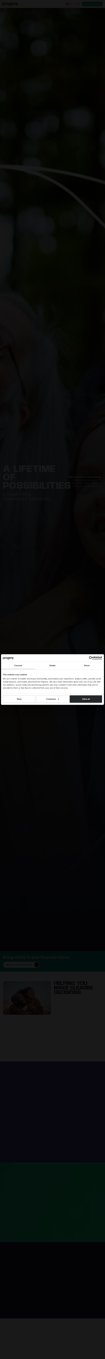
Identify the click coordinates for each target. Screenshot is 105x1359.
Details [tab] (52, 665)
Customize (51, 699)
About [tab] (87, 665)
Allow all (86, 699)
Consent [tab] (18, 665)
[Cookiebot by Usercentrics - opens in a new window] (91, 658)
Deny (19, 699)
